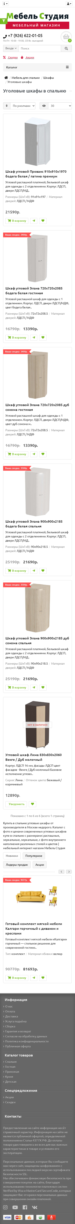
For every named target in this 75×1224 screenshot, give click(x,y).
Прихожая (12, 1071)
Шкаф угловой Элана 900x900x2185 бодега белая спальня (33, 524)
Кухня (9, 1076)
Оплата (10, 1011)
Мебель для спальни (26, 77)
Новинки (12, 855)
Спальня (11, 1061)
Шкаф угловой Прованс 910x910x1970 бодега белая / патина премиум (35, 174)
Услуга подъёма (15, 1021)
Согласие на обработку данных (26, 1036)
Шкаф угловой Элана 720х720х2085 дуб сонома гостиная (37, 407)
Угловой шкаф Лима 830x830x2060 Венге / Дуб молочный (33, 757)
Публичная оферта (18, 1046)
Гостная (10, 1066)
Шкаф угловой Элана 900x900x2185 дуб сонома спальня (37, 640)
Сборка (10, 1026)
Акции (29, 57)
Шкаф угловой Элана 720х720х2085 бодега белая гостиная (33, 290)
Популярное (33, 855)
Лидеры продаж (17, 864)
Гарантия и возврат (18, 1031)
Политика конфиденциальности (27, 1041)
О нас (9, 1006)
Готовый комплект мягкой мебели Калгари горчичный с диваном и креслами (33, 928)
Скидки (13, 57)
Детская (10, 1081)
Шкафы (48, 77)
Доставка (11, 1016)
